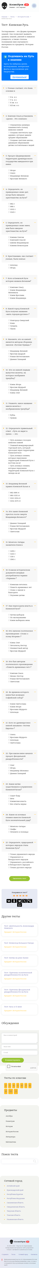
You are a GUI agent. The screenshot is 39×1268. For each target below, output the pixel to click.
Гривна (13, 418)
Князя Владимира (18, 298)
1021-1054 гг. (15, 498)
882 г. (12, 204)
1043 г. (13, 212)
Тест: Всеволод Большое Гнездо (19, 943)
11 (16, 1091)
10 (10, 1091)
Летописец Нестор (18, 645)
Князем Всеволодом (19, 246)
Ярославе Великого (18, 179)
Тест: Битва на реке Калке (16, 958)
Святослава (15, 743)
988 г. (12, 207)
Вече (12, 799)
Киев (12, 323)
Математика (11, 1142)
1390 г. (13, 559)
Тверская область (14, 1211)
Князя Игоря (15, 707)
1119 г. (12, 557)
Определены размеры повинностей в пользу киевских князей (19, 127)
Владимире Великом (19, 176)
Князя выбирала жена (20, 620)
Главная (4, 17)
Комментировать (12, 1060)
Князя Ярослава (17, 295)
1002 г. (13, 209)
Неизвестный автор (19, 648)
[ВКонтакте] (9, 901)
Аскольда (14, 712)
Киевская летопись (18, 585)
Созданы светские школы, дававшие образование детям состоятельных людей (21, 142)
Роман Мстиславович (20, 357)
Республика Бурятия (15, 1194)
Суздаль (13, 326)
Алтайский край (13, 1186)
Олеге (12, 173)
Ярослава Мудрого (18, 709)
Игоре (13, 170)
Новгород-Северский (19, 320)
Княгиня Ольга (16, 673)
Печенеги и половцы (19, 832)
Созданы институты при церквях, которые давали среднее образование (20, 135)
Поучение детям (17, 595)
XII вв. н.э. (14, 105)
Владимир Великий (18, 351)
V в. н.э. (13, 100)
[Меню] (34, 5)
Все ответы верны (18, 804)
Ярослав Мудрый (18, 387)
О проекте (5, 1254)
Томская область (13, 1215)
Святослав (14, 532)
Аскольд (13, 265)
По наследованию (18, 618)
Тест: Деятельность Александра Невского (19, 927)
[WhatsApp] (19, 905)
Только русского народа (21, 868)
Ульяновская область (15, 1219)
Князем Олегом (17, 237)
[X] (24, 901)
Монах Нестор (16, 676)
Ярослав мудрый (17, 354)
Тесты (12, 17)
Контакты (34, 1254)
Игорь (13, 268)
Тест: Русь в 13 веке (13, 1007)
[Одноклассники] (14, 901)
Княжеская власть (18, 801)
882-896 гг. (15, 493)
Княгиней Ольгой (17, 240)
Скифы (13, 829)
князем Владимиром (19, 243)
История (9, 1126)
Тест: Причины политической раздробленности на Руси (18, 974)
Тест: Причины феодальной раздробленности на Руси (17, 991)
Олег (12, 765)
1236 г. (13, 551)
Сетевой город (23, 1254)
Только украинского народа (22, 854)
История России (23, 17)
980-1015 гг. (15, 495)
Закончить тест (19, 878)
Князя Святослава (18, 704)
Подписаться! (19, 77)
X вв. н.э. (14, 103)
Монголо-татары (18, 826)
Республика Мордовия (16, 1198)
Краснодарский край (15, 1190)
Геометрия (10, 1121)
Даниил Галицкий (18, 359)
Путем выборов (17, 615)
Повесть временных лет (21, 587)
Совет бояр (15, 796)
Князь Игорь (15, 384)
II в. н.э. (13, 97)
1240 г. (13, 554)
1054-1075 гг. (15, 501)
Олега (12, 735)
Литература (10, 1137)
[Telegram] (19, 901)
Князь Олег (15, 393)
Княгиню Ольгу (17, 287)
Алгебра (9, 1116)
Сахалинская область (15, 1203)
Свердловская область (16, 1207)
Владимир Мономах (19, 771)
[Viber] (29, 901)
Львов (12, 329)
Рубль (12, 415)
